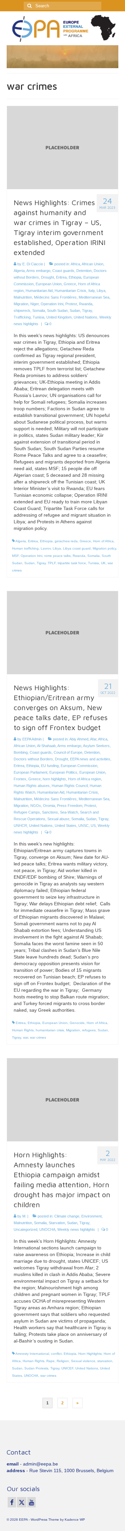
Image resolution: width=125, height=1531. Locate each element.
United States (65, 826)
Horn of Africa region (84, 779)
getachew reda (66, 541)
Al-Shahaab (46, 746)
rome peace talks (57, 556)
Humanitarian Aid (39, 291)
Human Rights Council (70, 786)
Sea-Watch (69, 812)
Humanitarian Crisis (70, 291)
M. (24, 1216)
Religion (63, 1361)
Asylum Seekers (96, 746)
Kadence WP (75, 1519)
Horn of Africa (103, 541)
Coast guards (63, 271)
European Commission (79, 766)
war (25, 1037)
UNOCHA (47, 1229)
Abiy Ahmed (78, 739)
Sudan (75, 311)
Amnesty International (32, 1353)
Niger (34, 304)
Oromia (49, 806)
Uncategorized (25, 1229)
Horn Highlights (90, 1353)
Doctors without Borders (33, 759)
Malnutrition (23, 297)
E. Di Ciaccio (32, 264)
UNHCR (20, 826)
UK (103, 563)
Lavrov (46, 548)
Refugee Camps (27, 812)
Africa (75, 264)
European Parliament (30, 772)
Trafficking (22, 317)
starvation (104, 1361)
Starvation (57, 1223)
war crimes (38, 1037)
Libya (101, 291)
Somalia (38, 311)
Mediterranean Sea (94, 297)
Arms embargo (38, 271)
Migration (21, 304)
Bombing (21, 752)
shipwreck (22, 311)
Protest (71, 304)
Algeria (19, 271)
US (93, 826)
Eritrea (61, 277)
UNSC (83, 826)
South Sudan (57, 311)
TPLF (52, 563)
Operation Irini (52, 304)
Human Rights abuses (32, 786)
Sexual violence (83, 1361)
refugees (89, 1030)
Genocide (77, 1023)
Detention (84, 271)
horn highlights (54, 779)
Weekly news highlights (76, 1229)
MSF (15, 556)
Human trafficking (25, 548)
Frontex (20, 779)
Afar (93, 739)
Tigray (87, 311)
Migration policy (104, 548)
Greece (70, 284)
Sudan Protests (36, 1368)
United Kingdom (59, 317)
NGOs (35, 806)
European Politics (63, 772)
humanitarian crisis (50, 1030)
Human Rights (23, 1030)
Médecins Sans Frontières (55, 297)
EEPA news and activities (90, 759)
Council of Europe (68, 752)
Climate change (66, 1216)
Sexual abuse (58, 819)
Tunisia (38, 317)
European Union (49, 284)
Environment (91, 1216)
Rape (50, 1361)
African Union (92, 264)
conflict (56, 1353)
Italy (91, 291)
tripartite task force (72, 563)
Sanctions (50, 812)
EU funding (50, 766)
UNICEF (67, 1368)
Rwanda (85, 304)
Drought (47, 277)
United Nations (85, 317)
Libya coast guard (77, 548)
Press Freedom (69, 806)
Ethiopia (75, 277)
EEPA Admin (32, 739)
